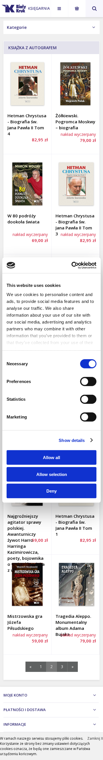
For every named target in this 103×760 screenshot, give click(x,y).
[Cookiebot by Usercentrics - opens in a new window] (72, 265)
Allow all (51, 457)
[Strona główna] (37, 7)
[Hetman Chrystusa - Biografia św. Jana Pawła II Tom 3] (75, 184)
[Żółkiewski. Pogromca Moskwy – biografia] (75, 84)
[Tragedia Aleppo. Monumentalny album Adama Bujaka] (75, 584)
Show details (72, 440)
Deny (51, 491)
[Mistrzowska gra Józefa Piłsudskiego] (27, 584)
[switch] (88, 381)
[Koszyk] (77, 8)
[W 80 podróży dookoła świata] (27, 184)
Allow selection (51, 474)
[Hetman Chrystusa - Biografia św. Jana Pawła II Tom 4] (27, 84)
